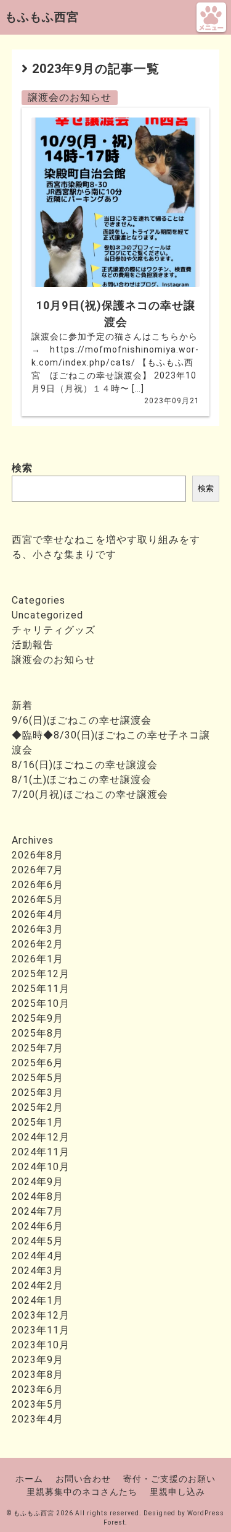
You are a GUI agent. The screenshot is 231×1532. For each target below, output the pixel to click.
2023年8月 (37, 1374)
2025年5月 (37, 1078)
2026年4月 (37, 914)
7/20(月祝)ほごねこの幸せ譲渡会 (90, 794)
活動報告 (33, 645)
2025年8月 (37, 1033)
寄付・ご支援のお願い (169, 1479)
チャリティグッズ (53, 630)
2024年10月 (41, 1167)
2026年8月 (37, 855)
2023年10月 (41, 1345)
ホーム (29, 1479)
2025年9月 (37, 1018)
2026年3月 (37, 929)
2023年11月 (41, 1330)
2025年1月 (37, 1122)
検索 (22, 468)
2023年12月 (41, 1315)
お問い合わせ (83, 1479)
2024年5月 (37, 1241)
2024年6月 (37, 1226)
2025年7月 (37, 1048)
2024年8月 (37, 1196)
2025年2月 (37, 1107)
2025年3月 (37, 1092)
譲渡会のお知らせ (69, 97)
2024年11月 (41, 1152)
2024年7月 (37, 1211)
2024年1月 (37, 1300)
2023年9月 (37, 1360)
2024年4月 (37, 1256)
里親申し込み (177, 1492)
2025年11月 (41, 989)
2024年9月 (37, 1182)
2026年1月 (37, 959)
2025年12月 (41, 974)
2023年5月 (37, 1404)
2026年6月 (37, 885)
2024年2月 (37, 1285)
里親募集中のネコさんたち (81, 1492)
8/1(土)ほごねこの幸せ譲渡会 (82, 779)
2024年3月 (37, 1271)
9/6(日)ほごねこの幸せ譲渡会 (82, 720)
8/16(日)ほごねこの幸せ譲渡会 (85, 765)
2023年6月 (37, 1389)
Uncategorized (47, 615)
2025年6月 (37, 1063)
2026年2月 (37, 944)
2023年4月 (37, 1419)
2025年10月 (41, 1003)
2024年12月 (41, 1137)
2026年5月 (37, 899)
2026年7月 (37, 870)
